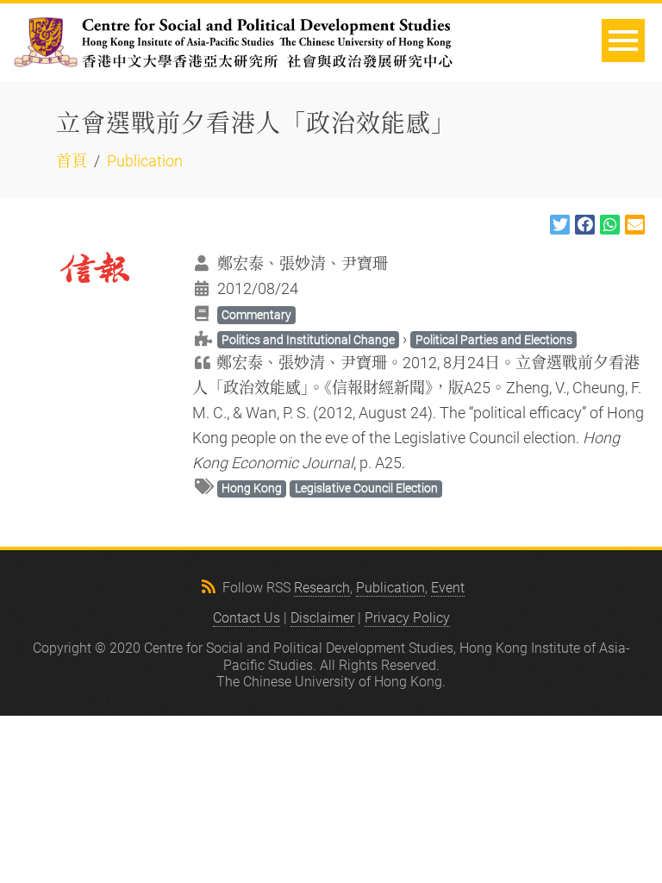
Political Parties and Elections (493, 340)
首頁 (71, 161)
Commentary (256, 315)
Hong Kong (252, 488)
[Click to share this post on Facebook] (585, 225)
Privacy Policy (407, 618)
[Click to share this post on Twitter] (560, 225)
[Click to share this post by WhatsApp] (610, 225)
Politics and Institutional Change (308, 340)
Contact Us (246, 618)
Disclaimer (322, 618)
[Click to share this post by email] (635, 225)
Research (322, 587)
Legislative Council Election (366, 488)
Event (448, 587)
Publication (145, 161)
